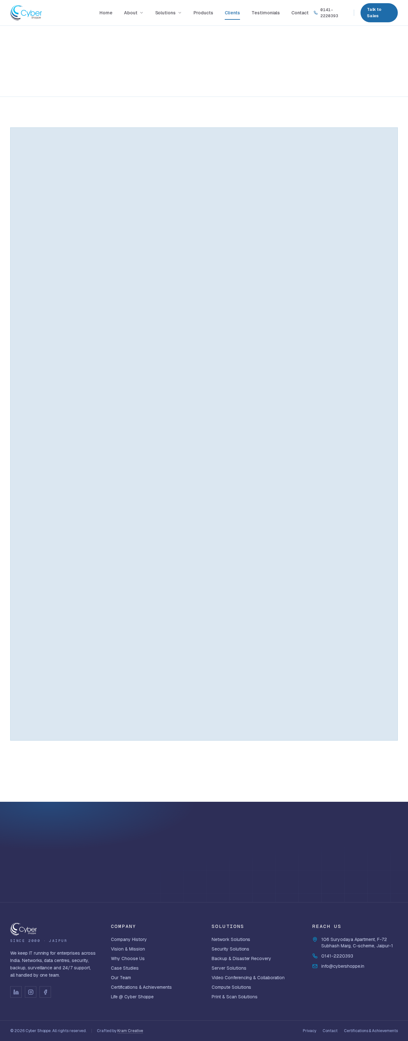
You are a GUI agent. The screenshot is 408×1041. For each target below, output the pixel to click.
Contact (300, 13)
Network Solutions (231, 939)
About (130, 13)
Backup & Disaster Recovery (241, 958)
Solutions (165, 13)
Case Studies (125, 968)
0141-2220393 (329, 13)
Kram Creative (130, 1030)
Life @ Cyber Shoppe (132, 997)
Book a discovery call (353, 848)
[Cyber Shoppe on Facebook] (45, 992)
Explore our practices (357, 870)
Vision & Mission (128, 949)
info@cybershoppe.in (342, 966)
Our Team (121, 977)
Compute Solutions (231, 987)
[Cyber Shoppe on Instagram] (30, 992)
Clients (232, 13)
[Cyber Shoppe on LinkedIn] (16, 992)
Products (203, 13)
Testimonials (265, 13)
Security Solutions (230, 949)
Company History (129, 939)
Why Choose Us (128, 958)
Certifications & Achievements (141, 987)
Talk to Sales (374, 12)
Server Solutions (229, 968)
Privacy (309, 1030)
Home (106, 13)
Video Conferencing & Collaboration (248, 977)
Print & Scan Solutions (235, 997)
